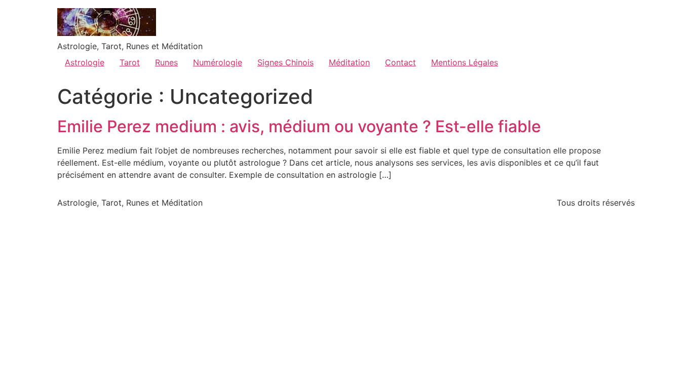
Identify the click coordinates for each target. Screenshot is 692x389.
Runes (166, 62)
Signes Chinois (285, 62)
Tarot (130, 62)
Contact (400, 62)
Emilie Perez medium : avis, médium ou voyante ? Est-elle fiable (299, 126)
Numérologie (217, 62)
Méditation (349, 62)
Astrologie (84, 62)
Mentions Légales (464, 62)
